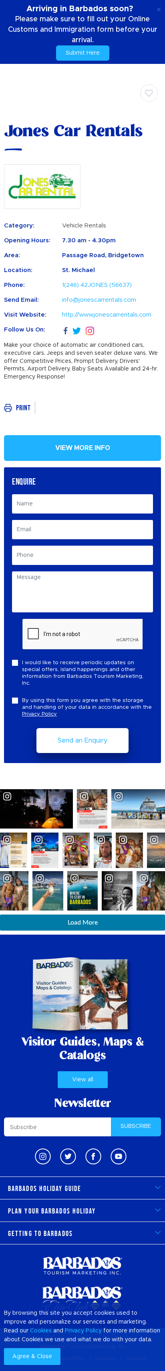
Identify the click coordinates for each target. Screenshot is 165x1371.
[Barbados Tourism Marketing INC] (82, 1265)
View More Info (82, 448)
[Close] (159, 8)
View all (82, 1079)
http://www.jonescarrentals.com (106, 315)
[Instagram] (90, 330)
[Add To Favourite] (149, 93)
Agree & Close (32, 1356)
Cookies (41, 1331)
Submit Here (83, 53)
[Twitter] (76, 329)
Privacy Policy (39, 714)
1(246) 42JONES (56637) (97, 285)
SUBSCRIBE (136, 1126)
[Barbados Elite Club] (82, 1299)
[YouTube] (119, 1156)
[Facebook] (66, 329)
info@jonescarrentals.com (99, 300)
